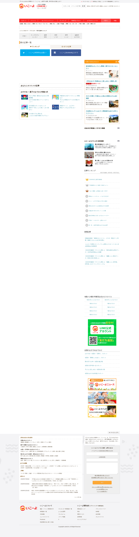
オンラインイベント (48, 20)
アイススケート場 (37, 460)
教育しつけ (56, 36)
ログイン (117, 1)
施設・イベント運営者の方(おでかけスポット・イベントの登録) (45, 473)
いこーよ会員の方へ (102, 491)
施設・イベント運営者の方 (47, 509)
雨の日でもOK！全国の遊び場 (94, 361)
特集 (115, 20)
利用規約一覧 (43, 511)
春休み (88, 6)
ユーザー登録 (24, 473)
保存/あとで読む (97, 1)
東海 (51, 23)
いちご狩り (52, 460)
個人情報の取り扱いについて (102, 475)
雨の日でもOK (95, 6)
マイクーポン (86, 1)
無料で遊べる (33, 451)
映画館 (38, 456)
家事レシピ (66, 36)
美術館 (52, 456)
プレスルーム (61, 514)
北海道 (29, 23)
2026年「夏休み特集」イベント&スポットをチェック (34, 466)
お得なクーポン (25, 451)
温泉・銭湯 (23, 460)
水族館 (56, 456)
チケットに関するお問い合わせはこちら (102, 487)
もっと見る (77, 497)
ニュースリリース (44, 516)
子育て (106, 20)
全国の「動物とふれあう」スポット (95, 357)
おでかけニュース (92, 20)
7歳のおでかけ (111, 311)
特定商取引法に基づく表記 (47, 522)
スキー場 (29, 460)
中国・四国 (82, 23)
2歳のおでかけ (93, 303)
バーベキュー (33, 442)
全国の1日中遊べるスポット (93, 365)
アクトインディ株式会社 (97, 505)
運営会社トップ (81, 509)
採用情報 (79, 516)
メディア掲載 (61, 516)
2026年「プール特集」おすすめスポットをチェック (63, 466)
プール (46, 442)
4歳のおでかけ (93, 307)
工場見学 (23, 446)
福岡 (94, 23)
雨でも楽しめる (25, 456)
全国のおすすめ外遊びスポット (94, 373)
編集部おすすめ (77, 36)
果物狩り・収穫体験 (61, 460)
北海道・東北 (23, 23)
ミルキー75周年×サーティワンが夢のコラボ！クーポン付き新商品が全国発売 (102, 245)
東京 (37, 23)
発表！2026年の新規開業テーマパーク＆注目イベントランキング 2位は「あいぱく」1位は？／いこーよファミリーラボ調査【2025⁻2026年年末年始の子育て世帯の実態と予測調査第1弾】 (54, 492)
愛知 (54, 23)
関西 (67, 23)
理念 (78, 511)
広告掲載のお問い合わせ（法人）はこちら (102, 477)
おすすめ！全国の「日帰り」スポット (96, 353)
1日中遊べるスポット (114, 6)
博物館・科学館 (45, 456)
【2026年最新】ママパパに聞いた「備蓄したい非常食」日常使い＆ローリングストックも (101, 263)
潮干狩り (45, 460)
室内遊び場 (32, 456)
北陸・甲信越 (60, 23)
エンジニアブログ (81, 519)
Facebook (42, 519)
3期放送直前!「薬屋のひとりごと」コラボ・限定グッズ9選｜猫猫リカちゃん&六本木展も (102, 239)
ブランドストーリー (101, 509)
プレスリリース (100, 516)
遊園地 (22, 442)
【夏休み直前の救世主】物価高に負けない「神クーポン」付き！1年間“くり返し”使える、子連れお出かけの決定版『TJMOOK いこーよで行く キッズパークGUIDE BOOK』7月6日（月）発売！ (54, 485)
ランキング (63, 20)
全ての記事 (67, 46)
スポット (23, 20)
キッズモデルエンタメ (35, 36)
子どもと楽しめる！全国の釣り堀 (95, 369)
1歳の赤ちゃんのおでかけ (111, 299)
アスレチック (47, 451)
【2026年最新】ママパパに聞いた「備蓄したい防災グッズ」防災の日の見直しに (101, 257)
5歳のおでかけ (111, 307)
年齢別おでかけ (76, 20)
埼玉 (46, 23)
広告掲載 (42, 514)
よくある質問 (61, 511)
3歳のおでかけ (111, 303)
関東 (34, 23)
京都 (73, 23)
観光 (50, 442)
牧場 (42, 442)
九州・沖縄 (90, 23)
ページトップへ (114, 432)
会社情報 (98, 514)
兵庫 (76, 23)
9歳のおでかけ (111, 314)
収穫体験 (44, 446)
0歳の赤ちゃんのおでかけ (93, 299)
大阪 (70, 23)
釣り (39, 442)
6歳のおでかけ (93, 311)
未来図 (97, 511)
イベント (33, 20)
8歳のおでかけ (93, 314)
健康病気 (45, 36)
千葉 (44, 23)
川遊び (63, 451)
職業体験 (50, 446)
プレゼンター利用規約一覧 (65, 509)
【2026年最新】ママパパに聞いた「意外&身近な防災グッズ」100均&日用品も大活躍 (102, 251)
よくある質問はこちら (102, 489)
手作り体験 (29, 446)
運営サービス (80, 514)
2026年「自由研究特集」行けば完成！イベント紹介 (34, 468)
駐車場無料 (40, 451)
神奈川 (40, 23)
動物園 (27, 442)
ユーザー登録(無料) (108, 1)
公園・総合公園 (56, 451)
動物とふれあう (104, 6)
